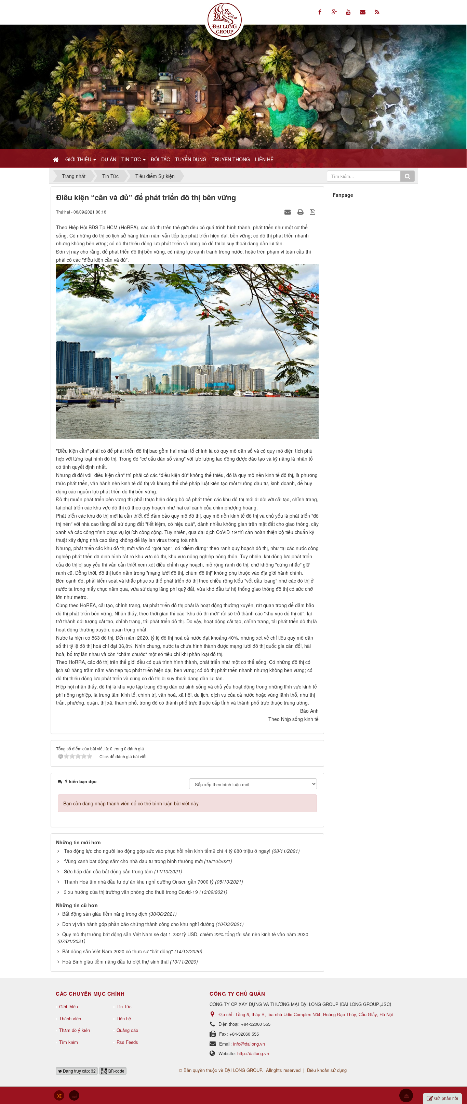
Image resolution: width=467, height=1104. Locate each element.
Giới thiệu (68, 1006)
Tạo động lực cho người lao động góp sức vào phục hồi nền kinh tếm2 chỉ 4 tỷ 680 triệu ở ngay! (167, 850)
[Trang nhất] (56, 159)
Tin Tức (124, 1006)
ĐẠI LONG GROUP (243, 1070)
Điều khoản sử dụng (327, 1070)
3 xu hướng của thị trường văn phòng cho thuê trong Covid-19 (131, 891)
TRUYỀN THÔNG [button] (231, 159)
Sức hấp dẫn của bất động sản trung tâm (108, 871)
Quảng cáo (127, 1030)
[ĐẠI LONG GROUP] (224, 19)
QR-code (115, 1071)
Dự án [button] (108, 159)
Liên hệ (124, 1018)
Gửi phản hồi (446, 1098)
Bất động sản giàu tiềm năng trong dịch (104, 913)
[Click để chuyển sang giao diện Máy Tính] (74, 1095)
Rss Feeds (127, 1042)
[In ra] (301, 211)
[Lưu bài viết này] (313, 211)
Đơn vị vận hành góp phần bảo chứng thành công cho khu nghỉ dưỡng (138, 924)
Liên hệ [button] (264, 159)
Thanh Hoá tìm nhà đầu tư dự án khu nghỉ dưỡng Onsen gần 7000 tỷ (139, 881)
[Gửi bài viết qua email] (288, 211)
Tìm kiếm (68, 1042)
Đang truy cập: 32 (79, 1071)
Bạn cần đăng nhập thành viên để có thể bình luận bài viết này (131, 803)
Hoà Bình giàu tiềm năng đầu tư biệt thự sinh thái (115, 961)
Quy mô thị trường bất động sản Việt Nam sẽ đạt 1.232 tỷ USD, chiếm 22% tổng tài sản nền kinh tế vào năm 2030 (185, 934)
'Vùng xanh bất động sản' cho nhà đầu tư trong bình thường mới (133, 861)
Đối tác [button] (160, 159)
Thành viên (70, 1018)
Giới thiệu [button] (79, 159)
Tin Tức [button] (131, 159)
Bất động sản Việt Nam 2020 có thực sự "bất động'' (117, 951)
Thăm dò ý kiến (74, 1030)
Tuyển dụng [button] (190, 159)
